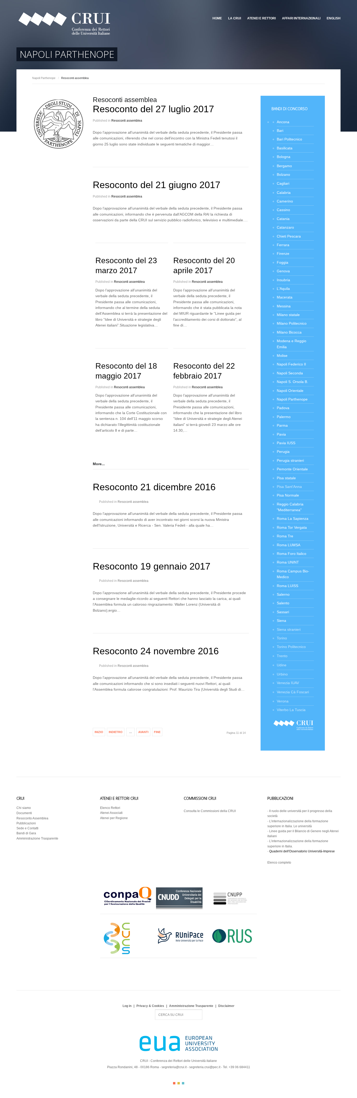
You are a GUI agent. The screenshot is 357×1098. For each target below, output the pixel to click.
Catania (283, 219)
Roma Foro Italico (291, 553)
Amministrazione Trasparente (37, 838)
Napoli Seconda (290, 373)
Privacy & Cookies (150, 1006)
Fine (157, 732)
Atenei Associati (111, 813)
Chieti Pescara (289, 236)
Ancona (283, 122)
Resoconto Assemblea (32, 818)
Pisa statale (286, 478)
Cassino (283, 210)
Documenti (24, 813)
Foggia (282, 262)
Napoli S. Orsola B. (292, 382)
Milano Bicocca (289, 332)
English (334, 18)
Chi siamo (23, 808)
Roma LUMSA (288, 545)
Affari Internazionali (301, 18)
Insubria (283, 280)
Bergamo (284, 166)
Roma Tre (285, 536)
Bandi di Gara (26, 833)
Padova (283, 408)
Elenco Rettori (110, 808)
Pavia (281, 434)
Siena (281, 620)
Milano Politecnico (292, 323)
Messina (284, 306)
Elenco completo (279, 862)
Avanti (143, 732)
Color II (178, 1083)
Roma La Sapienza (292, 518)
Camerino (285, 201)
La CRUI (234, 18)
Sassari (283, 612)
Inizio (99, 732)
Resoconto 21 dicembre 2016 (154, 487)
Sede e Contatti (27, 828)
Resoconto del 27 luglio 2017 (153, 109)
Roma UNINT (288, 562)
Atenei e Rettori (261, 18)
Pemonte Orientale (292, 469)
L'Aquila (283, 288)
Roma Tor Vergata (292, 527)
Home (217, 18)
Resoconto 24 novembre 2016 (156, 651)
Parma (282, 425)
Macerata (284, 297)
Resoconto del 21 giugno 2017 (156, 184)
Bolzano (283, 174)
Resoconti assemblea (126, 120)
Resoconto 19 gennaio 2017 (151, 566)
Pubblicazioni (26, 823)
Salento (283, 603)
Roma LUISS (287, 586)
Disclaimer (226, 1006)
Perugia (283, 451)
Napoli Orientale (290, 390)
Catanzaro (285, 227)
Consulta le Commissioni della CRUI (210, 811)
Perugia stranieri (290, 460)
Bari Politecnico (289, 139)
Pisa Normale (288, 495)
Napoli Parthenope (43, 78)
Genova (283, 271)
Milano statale (288, 315)
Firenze (283, 253)
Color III (183, 1083)
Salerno (283, 594)
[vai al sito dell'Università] (58, 148)
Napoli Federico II (291, 364)
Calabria (284, 192)
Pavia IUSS (286, 443)
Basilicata (284, 148)
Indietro (116, 732)
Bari (280, 130)
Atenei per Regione (114, 818)
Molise (282, 355)
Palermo (284, 417)
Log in (127, 1006)
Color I (174, 1083)
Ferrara (283, 245)
